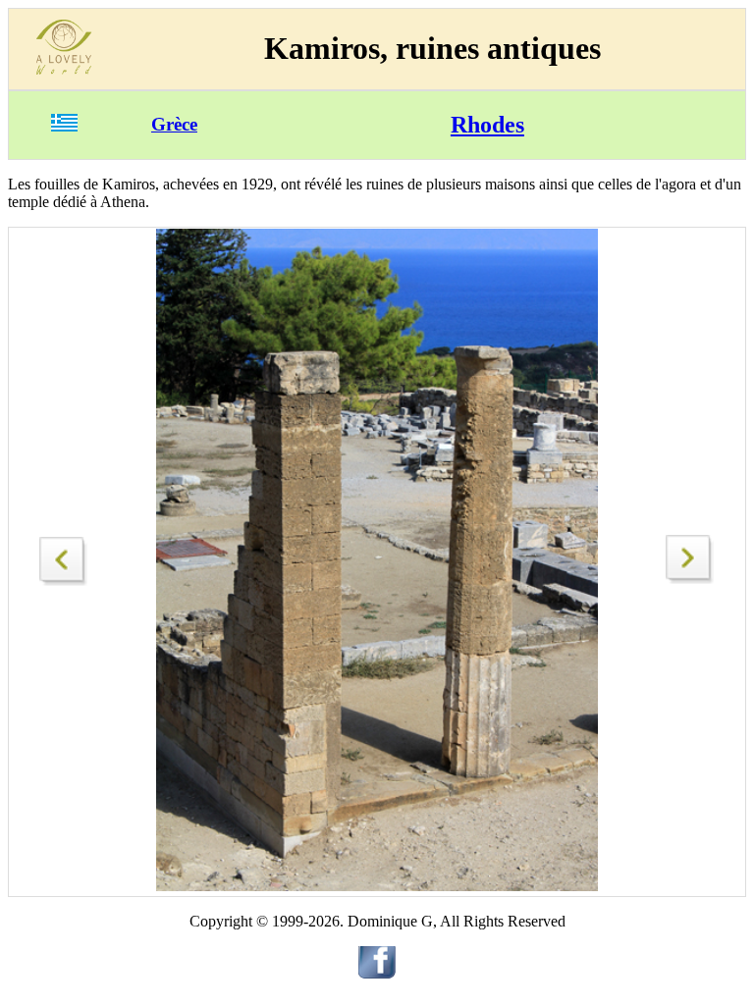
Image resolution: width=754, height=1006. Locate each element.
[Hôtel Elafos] (63, 556)
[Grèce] (64, 126)
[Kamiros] (690, 578)
